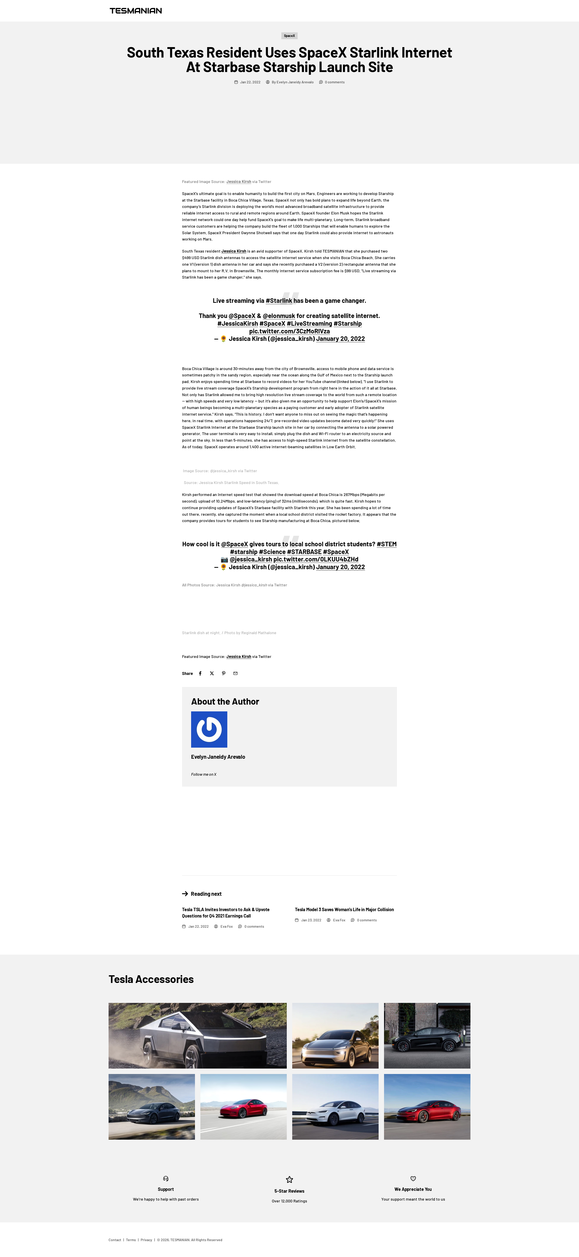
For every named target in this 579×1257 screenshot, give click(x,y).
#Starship (348, 323)
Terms (131, 1240)
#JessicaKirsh (237, 323)
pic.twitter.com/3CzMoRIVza (289, 331)
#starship (244, 551)
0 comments (335, 82)
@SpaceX (242, 315)
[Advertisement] (289, 129)
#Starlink (279, 300)
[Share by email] (235, 673)
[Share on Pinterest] (223, 673)
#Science (272, 551)
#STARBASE (304, 551)
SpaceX (289, 36)
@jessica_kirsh (251, 559)
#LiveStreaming (309, 323)
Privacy (146, 1240)
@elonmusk (279, 315)
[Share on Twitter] (211, 673)
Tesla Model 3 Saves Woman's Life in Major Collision (344, 909)
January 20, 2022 (340, 338)
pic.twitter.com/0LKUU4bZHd (315, 559)
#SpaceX (272, 323)
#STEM (387, 544)
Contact (115, 1240)
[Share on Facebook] (200, 673)
